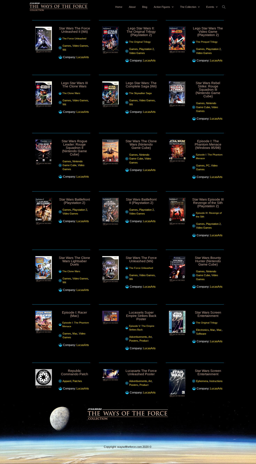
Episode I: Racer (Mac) (74, 314)
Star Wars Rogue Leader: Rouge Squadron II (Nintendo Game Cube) (74, 147)
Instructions (216, 381)
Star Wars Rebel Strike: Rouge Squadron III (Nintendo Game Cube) (208, 89)
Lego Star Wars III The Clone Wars (74, 84)
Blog (144, 6)
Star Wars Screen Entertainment (208, 314)
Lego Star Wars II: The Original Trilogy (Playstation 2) (141, 31)
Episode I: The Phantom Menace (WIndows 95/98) (208, 144)
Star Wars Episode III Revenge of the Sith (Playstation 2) (208, 203)
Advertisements (138, 336)
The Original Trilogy (140, 41)
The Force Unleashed (74, 38)
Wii (64, 49)
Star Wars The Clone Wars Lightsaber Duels (74, 261)
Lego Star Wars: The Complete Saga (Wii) (141, 84)
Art (150, 336)
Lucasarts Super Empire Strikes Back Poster (141, 316)
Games (67, 45)
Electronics (202, 329)
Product (143, 340)
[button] (223, 6)
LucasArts (82, 57)
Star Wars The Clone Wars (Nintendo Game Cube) (141, 144)
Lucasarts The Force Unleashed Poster (141, 372)
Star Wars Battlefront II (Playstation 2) (141, 201)
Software (201, 333)
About (132, 6)
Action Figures (162, 6)
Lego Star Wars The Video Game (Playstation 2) (208, 31)
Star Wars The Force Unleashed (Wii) (141, 259)
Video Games (80, 45)
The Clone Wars (71, 93)
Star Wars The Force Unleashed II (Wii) (74, 29)
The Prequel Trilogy (207, 41)
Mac (74, 333)
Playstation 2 (146, 49)
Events (210, 6)
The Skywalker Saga (140, 93)
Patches (77, 381)
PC (208, 165)
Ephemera (202, 381)
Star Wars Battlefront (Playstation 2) (74, 201)
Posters (133, 340)
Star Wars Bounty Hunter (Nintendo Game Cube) (208, 261)
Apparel (67, 381)
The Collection (188, 6)
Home (118, 6)
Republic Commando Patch (74, 372)
